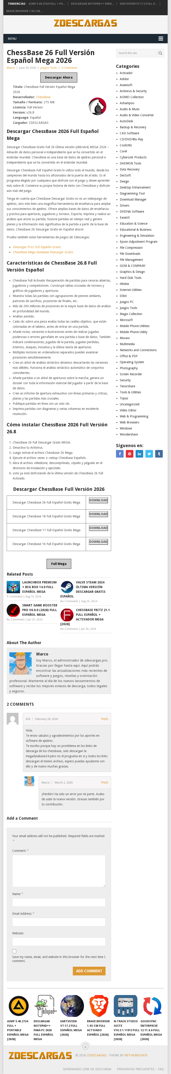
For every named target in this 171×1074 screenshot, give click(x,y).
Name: (17, 894)
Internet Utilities (131, 290)
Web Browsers (129, 422)
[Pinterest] (129, 454)
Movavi (125, 338)
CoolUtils (126, 145)
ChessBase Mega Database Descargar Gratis (43, 252)
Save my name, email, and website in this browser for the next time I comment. (58, 959)
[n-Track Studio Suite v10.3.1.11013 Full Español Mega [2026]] (125, 1006)
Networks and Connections (138, 350)
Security (125, 380)
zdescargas (97, 1055)
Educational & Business (135, 229)
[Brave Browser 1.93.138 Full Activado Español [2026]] (99, 1006)
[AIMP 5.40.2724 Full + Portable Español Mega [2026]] (19, 1006)
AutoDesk (126, 121)
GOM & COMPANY (132, 265)
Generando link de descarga (87, 1069)
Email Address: (23, 913)
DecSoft (125, 175)
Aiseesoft (126, 85)
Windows (126, 428)
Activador (126, 73)
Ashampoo (127, 103)
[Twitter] (149, 454)
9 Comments (14, 596)
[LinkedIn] (139, 454)
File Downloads (130, 253)
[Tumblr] (159, 454)
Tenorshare (127, 386)
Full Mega (59, 564)
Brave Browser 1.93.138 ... (24, 11)
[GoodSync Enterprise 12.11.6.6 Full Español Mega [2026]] (152, 1006)
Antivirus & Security (133, 91)
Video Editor (128, 410)
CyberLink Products (133, 157)
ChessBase (43, 97)
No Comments (69, 601)
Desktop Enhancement (135, 187)
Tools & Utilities (130, 392)
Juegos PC (127, 302)
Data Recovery (130, 169)
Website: (18, 933)
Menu (12, 38)
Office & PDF (129, 356)
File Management (131, 259)
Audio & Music (130, 109)
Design (124, 181)
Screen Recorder (131, 374)
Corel (123, 151)
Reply (104, 718)
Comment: (20, 850)
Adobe (124, 79)
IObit (123, 296)
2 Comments (69, 67)
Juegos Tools (48, 67)
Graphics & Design (132, 272)
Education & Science (133, 223)
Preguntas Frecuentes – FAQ (140, 1069)
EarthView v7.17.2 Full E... (138, 3)
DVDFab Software (132, 211)
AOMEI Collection (132, 97)
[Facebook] (120, 454)
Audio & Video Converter (137, 115)
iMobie (124, 284)
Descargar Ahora (59, 77)
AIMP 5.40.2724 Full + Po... (47, 3)
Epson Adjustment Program (138, 241)
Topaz (124, 398)
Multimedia (127, 344)
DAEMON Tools (130, 163)
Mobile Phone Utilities (134, 326)
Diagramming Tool (132, 193)
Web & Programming (134, 416)
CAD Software (129, 133)
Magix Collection (131, 314)
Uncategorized (129, 404)
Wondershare (129, 434)
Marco (11, 67)
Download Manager (133, 199)
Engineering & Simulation (137, 235)
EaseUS (125, 217)
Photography (129, 368)
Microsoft (126, 320)
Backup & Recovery (133, 127)
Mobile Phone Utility (133, 332)
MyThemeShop (135, 1055)
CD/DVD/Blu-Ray (131, 139)
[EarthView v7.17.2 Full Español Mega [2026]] (72, 1006)
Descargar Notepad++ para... (92, 3)
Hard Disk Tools (130, 278)
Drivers (124, 205)
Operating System (132, 362)
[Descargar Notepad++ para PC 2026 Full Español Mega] (45, 1006)
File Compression (131, 247)
